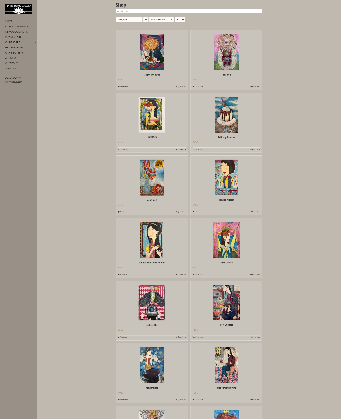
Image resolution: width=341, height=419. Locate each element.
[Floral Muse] (152, 113)
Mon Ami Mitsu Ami (226, 387)
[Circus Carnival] (226, 238)
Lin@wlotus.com (13, 81)
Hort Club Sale (226, 324)
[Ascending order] (146, 19)
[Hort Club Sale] (226, 300)
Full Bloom (226, 74)
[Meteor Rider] (152, 363)
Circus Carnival (226, 262)
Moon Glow (152, 200)
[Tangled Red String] (152, 50)
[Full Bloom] (226, 50)
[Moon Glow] (152, 176)
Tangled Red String (151, 74)
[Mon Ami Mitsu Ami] (226, 363)
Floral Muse (152, 137)
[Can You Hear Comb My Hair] (152, 238)
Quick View (182, 87)
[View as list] (182, 19)
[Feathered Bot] (152, 300)
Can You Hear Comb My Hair (152, 262)
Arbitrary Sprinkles (226, 137)
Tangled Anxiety (226, 199)
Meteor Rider (152, 387)
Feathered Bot (151, 324)
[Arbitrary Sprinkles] (226, 113)
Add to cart (124, 87)
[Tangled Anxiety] (226, 175)
